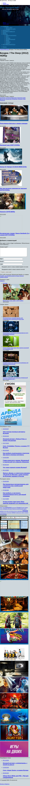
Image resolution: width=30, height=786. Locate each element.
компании (19, 511)
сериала (26, 512)
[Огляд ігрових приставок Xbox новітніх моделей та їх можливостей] (11, 346)
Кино (4, 32)
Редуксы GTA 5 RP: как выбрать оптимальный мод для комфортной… (15, 378)
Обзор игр (6, 30)
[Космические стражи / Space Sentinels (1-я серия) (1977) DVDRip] (11, 230)
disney (1, 507)
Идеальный (14, 507)
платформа (8, 512)
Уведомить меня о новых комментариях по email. (15, 266)
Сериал (26, 507)
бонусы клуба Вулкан (17, 508)
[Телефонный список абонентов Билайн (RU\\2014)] (14, 660)
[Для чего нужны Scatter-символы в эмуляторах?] (14, 740)
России (22, 507)
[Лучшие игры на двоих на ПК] (14, 756)
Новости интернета (11, 35)
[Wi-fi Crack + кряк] (14, 531)
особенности (3, 512)
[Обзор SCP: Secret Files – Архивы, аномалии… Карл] (14, 676)
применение (18, 512)
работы (22, 512)
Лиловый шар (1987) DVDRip (10, 145)
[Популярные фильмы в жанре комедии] (14, 120)
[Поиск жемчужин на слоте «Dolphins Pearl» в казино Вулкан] (14, 724)
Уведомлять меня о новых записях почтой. (13, 269)
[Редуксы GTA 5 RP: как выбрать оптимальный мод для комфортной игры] (11, 376)
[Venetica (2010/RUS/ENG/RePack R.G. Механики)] (14, 595)
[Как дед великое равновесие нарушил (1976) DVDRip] (11, 185)
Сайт (1, 264)
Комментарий (4, 247)
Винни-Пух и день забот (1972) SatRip (13, 300)
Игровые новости (9, 31)
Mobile (7, 40)
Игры (7, 36)
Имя (1, 258)
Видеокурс (8, 507)
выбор (24, 508)
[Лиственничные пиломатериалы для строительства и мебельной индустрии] (11, 316)
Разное (5, 34)
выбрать (2, 511)
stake (4, 507)
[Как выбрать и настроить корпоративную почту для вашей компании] (11, 331)
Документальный (10, 39)
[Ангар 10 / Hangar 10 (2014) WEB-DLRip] (11, 164)
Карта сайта (9, 27)
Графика (8, 42)
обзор (25, 511)
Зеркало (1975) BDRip (7, 211)
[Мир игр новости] (9, 20)
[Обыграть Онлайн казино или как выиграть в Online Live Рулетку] (14, 579)
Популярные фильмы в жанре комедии (13, 123)
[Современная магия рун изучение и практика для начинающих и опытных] (14, 563)
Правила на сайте (11, 29)
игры (7, 511)
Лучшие (19, 507)
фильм (5, 514)
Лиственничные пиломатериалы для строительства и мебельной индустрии (13, 318)
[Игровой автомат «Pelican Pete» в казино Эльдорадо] (14, 644)
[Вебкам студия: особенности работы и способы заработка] (14, 547)
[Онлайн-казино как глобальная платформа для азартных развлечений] (11, 361)
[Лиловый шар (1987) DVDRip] (10, 142)
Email (2, 261)
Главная (2, 49)
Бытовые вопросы (9, 44)
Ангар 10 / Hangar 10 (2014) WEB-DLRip (13, 167)
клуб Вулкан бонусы (13, 511)
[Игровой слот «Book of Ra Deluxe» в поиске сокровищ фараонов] (14, 611)
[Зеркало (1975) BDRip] (13, 209)
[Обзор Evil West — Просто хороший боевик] (14, 708)
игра (5, 511)
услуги (1, 514)
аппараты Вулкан (7, 508)
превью (14, 512)
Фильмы (8, 38)
